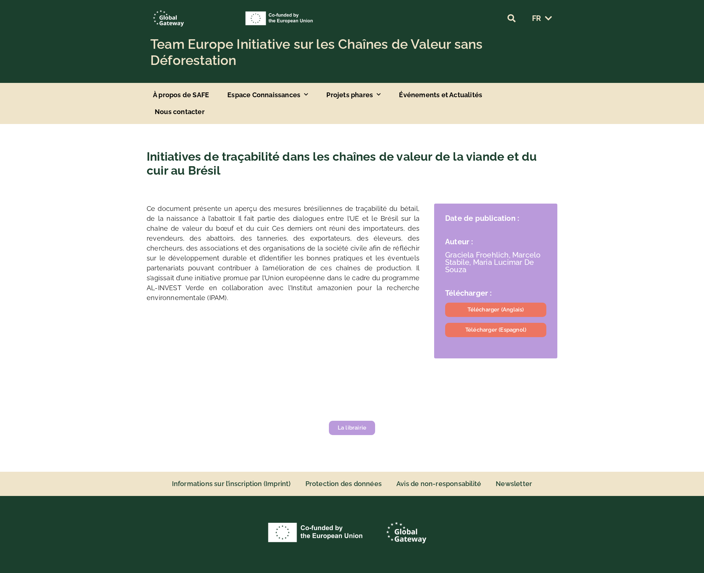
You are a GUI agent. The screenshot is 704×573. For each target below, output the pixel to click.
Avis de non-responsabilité (438, 484)
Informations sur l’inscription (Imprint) (231, 484)
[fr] (548, 18)
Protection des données (343, 484)
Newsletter (514, 484)
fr (536, 18)
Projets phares (349, 95)
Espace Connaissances (263, 95)
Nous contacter (180, 112)
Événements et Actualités (440, 95)
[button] (511, 18)
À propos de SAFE (181, 95)
